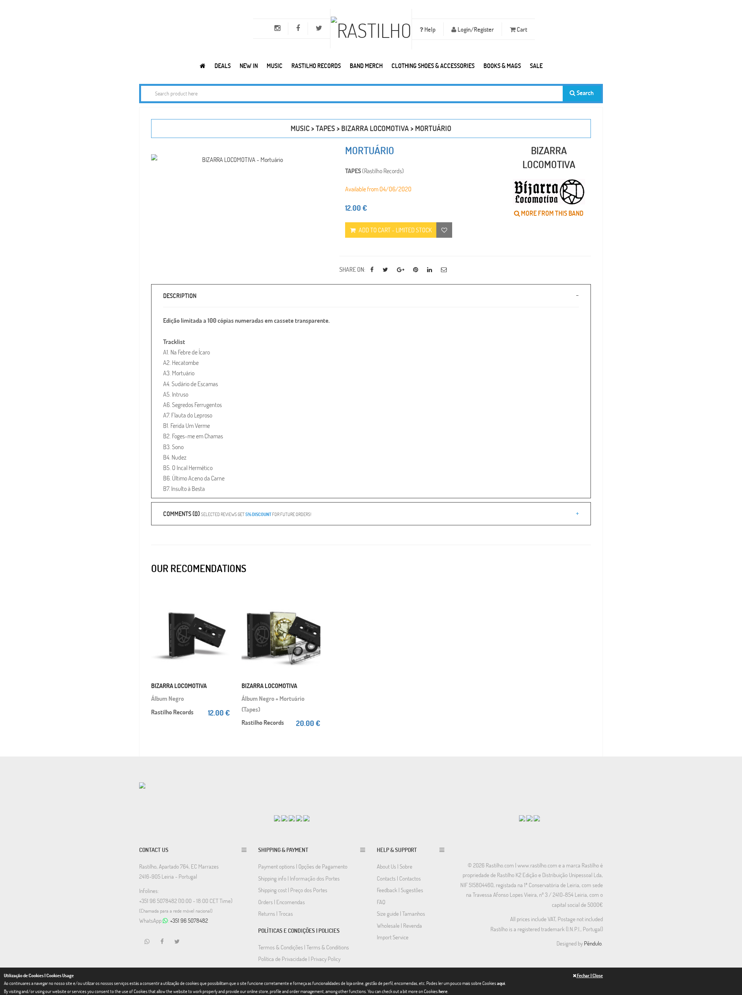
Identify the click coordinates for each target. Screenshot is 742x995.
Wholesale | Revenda (399, 925)
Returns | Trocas (275, 913)
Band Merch (366, 65)
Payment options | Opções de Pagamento (302, 866)
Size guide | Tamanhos (401, 913)
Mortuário (433, 128)
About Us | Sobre (394, 866)
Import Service (392, 937)
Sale (536, 65)
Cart (521, 29)
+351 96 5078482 (189, 920)
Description (179, 295)
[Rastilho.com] (202, 65)
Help (429, 29)
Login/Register (475, 29)
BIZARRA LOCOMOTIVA (375, 128)
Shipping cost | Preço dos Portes (292, 890)
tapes (325, 128)
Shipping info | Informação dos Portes (299, 878)
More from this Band (552, 213)
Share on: (352, 269)
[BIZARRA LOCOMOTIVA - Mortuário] (239, 159)
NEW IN (249, 65)
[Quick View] (222, 609)
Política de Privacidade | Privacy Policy (299, 959)
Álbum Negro (167, 698)
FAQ (381, 902)
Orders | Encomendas (281, 902)
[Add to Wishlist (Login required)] (444, 230)
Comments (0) (237, 513)
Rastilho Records (316, 65)
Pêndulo (593, 943)
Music (275, 65)
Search (584, 93)
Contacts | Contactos (399, 878)
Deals (222, 65)
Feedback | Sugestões (400, 890)
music (300, 128)
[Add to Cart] (222, 593)
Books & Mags (502, 65)
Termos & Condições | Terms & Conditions (303, 947)
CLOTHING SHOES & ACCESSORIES (433, 65)
